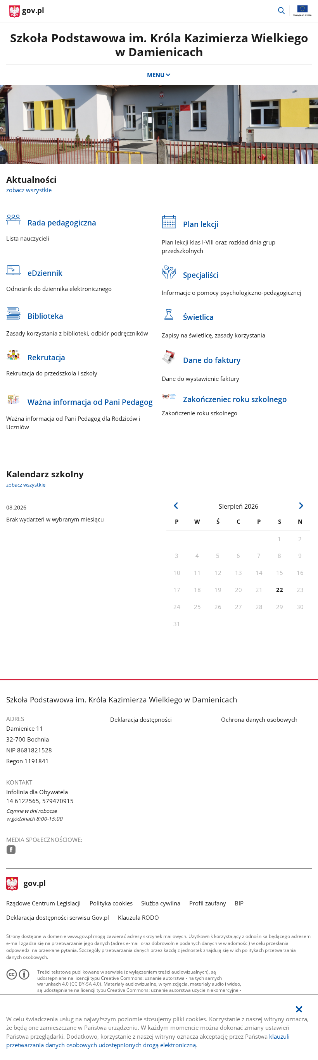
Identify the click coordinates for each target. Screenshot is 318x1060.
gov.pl (34, 884)
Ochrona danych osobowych (259, 719)
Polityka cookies (111, 903)
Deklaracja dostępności (141, 719)
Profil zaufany (207, 903)
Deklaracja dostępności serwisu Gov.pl (57, 917)
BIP (239, 903)
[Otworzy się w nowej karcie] (11, 850)
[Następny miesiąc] (300, 505)
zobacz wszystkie (29, 190)
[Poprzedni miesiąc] (175, 505)
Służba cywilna (160, 903)
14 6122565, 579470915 (40, 801)
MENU (155, 75)
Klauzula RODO (138, 917)
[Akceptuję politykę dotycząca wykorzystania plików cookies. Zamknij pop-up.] (299, 1009)
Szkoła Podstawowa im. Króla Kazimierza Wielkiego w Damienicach (159, 45)
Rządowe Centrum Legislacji (43, 903)
